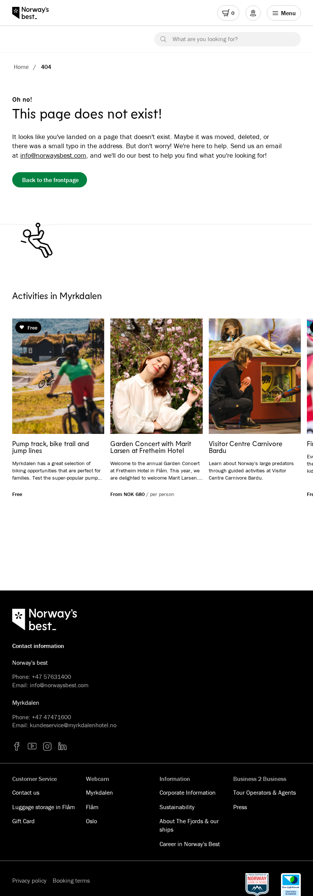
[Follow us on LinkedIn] (62, 746)
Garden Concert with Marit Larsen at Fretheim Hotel (150, 447)
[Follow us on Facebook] (16, 746)
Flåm (92, 807)
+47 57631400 (51, 676)
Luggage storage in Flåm (43, 807)
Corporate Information (188, 792)
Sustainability (177, 807)
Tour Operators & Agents (264, 792)
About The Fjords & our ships (189, 825)
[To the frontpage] (34, 13)
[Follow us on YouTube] (32, 746)
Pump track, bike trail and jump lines (50, 447)
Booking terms (71, 880)
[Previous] (29, 376)
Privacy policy (29, 880)
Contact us (25, 792)
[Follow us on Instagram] (47, 746)
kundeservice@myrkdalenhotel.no (73, 725)
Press (240, 807)
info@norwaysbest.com (53, 155)
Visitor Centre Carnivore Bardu (245, 447)
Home (21, 66)
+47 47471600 (51, 717)
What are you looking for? (205, 39)
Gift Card (23, 821)
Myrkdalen (99, 792)
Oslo (91, 821)
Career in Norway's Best (190, 844)
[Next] (284, 376)
